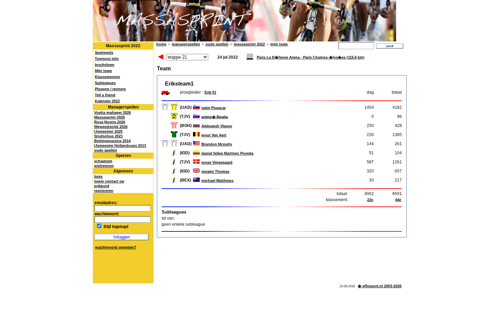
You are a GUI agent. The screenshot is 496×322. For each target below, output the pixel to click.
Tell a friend (105, 95)
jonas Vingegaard (216, 162)
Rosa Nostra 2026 (109, 122)
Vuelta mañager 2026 (112, 112)
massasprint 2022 (249, 44)
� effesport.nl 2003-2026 (380, 286)
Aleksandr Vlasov (216, 126)
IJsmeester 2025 (108, 131)
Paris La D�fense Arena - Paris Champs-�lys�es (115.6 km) (310, 57)
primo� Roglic (214, 117)
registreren (103, 191)
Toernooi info (107, 59)
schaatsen (103, 161)
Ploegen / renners (110, 89)
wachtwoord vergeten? (115, 247)
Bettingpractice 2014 (112, 141)
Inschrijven (104, 65)
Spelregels (104, 53)
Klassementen (107, 77)
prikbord (101, 186)
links (98, 176)
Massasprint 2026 (109, 117)
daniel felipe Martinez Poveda (227, 153)
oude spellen (105, 150)
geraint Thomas (215, 171)
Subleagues (105, 83)
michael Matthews (217, 181)
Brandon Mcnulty (216, 144)
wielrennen (104, 166)
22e (370, 200)
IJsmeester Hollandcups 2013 (120, 145)
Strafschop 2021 (108, 136)
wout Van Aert (213, 135)
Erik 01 (210, 92)
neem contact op (109, 181)
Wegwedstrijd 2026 (111, 127)
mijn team (279, 44)
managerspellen (186, 44)
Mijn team (103, 71)
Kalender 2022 (107, 101)
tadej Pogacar (213, 108)
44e (398, 200)
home (161, 44)
